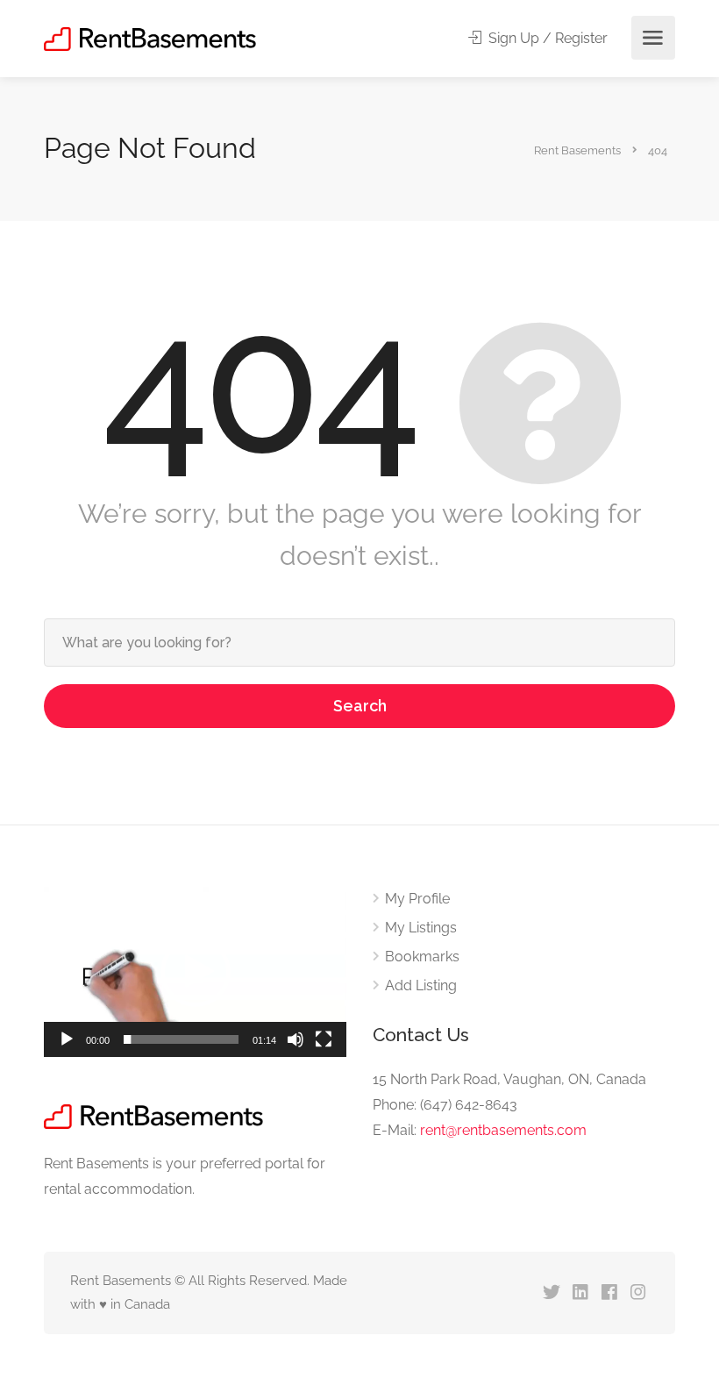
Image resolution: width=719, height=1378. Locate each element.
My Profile (417, 898)
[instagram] (638, 1293)
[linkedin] (580, 1293)
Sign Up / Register (546, 38)
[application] (195, 972)
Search (360, 705)
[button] (195, 972)
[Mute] (295, 1039)
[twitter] (551, 1293)
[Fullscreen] (323, 1039)
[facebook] (609, 1293)
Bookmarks (422, 956)
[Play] (66, 1039)
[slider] (181, 1039)
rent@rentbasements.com (503, 1130)
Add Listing (421, 985)
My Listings (421, 927)
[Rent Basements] (150, 38)
